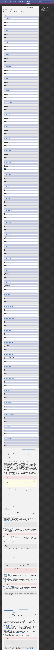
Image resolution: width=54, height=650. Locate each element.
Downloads (9, 1)
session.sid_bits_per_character (8, 306)
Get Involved (21, 1)
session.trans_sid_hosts (7, 282)
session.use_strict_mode (7, 186)
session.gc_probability (7, 66)
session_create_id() (13, 565)
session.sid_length (7, 294)
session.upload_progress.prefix (8, 342)
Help (24, 1)
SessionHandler (14, 571)
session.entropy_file (7, 426)
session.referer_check (7, 222)
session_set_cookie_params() (8, 589)
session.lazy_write (6, 390)
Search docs (42, 1)
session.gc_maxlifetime (7, 90)
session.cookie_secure (7, 150)
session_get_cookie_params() (29, 588)
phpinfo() (34, 456)
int (11, 511)
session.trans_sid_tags (7, 270)
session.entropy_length (7, 438)
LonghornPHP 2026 (27, 3)
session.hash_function (7, 402)
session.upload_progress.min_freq (9, 378)
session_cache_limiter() (7, 628)
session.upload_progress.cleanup (9, 330)
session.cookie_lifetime (7, 114)
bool (11, 492)
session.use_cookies (7, 198)
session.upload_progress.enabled (9, 318)
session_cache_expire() (20, 632)
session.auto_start (7, 54)
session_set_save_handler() (10, 457)
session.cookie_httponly (7, 162)
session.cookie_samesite (7, 174)
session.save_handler (7, 42)
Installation (42, 9)
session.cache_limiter (7, 234)
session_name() (24, 490)
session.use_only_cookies (8, 210)
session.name (6, 30)
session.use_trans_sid (7, 258)
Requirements (43, 8)
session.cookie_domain (7, 138)
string (13, 453)
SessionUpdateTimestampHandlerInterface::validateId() (13, 569)
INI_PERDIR (5, 324)
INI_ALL (5, 180)
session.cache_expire (7, 246)
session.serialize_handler (8, 102)
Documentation (15, 1)
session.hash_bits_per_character (9, 414)
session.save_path (7, 18)
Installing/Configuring (44, 7)
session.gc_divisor (6, 78)
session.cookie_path (7, 126)
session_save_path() (26, 461)
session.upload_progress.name (8, 354)
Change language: (29, 7)
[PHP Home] (4, 1)
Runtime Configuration (44, 10)
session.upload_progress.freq (8, 366)
